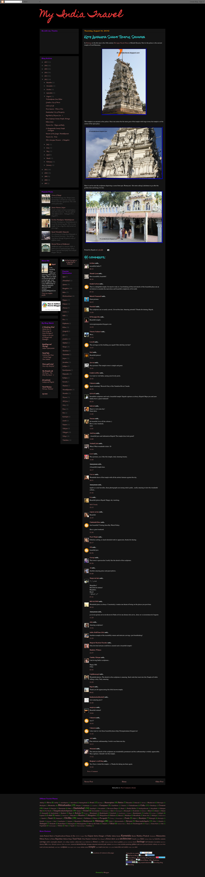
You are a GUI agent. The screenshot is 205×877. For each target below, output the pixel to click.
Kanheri (63, 813)
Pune (63, 409)
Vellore (60, 826)
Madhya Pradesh (143, 836)
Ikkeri (150, 811)
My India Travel (81, 15)
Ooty (63, 405)
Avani (92, 802)
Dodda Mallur (131, 808)
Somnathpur (62, 823)
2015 (45, 69)
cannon (163, 839)
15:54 (91, 628)
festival (88, 842)
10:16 (91, 723)
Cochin (64, 312)
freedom (111, 842)
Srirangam (71, 823)
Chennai (64, 308)
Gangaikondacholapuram (63, 810)
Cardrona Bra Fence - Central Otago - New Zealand (48, 357)
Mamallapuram (67, 390)
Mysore (64, 397)
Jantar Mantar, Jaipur (58, 208)
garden (120, 842)
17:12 (91, 757)
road (41, 847)
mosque (89, 844)
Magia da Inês (94, 578)
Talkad (111, 823)
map (66, 844)
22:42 (91, 379)
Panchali (93, 306)
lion (63, 844)
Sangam (70, 821)
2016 (45, 66)
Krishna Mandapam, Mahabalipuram (62, 220)
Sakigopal (48, 821)
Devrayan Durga (112, 808)
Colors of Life (50, 106)
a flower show (110, 839)
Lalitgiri (160, 813)
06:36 (91, 279)
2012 (45, 79)
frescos (116, 842)
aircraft (118, 839)
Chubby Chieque (95, 657)
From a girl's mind (47, 364)
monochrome (81, 844)
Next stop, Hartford (48, 366)
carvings (43, 841)
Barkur (120, 802)
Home (124, 781)
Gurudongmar (105, 811)
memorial (73, 844)
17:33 (91, 358)
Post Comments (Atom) (128, 788)
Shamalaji (77, 821)
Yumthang (89, 826)
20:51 (91, 480)
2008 (45, 180)
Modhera (128, 815)
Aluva (49, 802)
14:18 (91, 327)
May (47, 151)
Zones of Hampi (56, 195)
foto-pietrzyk (46, 380)
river (164, 844)
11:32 (91, 734)
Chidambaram (133, 805)
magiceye (93, 707)
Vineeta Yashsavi (95, 331)
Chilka (142, 805)
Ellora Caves (49, 122)
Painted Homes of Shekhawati (60, 244)
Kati (91, 352)
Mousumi (93, 748)
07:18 (91, 292)
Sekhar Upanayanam (48, 348)
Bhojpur (78, 805)
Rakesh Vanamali (95, 296)
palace (134, 844)
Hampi (64, 347)
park (138, 844)
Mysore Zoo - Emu (51, 137)
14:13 (91, 744)
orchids (123, 844)
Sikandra (160, 821)
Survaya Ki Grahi (94, 823)
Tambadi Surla (121, 823)
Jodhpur (64, 366)
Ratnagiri (152, 818)
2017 (45, 62)
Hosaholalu (136, 811)
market (68, 844)
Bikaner (64, 304)
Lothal (49, 815)
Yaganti (72, 826)
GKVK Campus (80, 836)
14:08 (91, 439)
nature (109, 844)
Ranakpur (142, 818)
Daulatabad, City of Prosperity (55, 112)
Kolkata (64, 378)
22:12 (91, 507)
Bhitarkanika (64, 805)
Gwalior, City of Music (53, 102)
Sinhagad (43, 823)
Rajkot (134, 818)
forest (99, 842)
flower (95, 841)
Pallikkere (87, 818)
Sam (55, 821)
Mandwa (81, 815)
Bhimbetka (51, 805)
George (92, 557)
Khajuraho (65, 374)
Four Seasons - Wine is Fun (54, 109)
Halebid (64, 343)
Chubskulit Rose (95, 522)
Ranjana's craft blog (96, 761)
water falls (117, 847)
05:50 (91, 563)
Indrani (92, 406)
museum (95, 844)
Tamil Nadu (76, 839)
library (49, 844)
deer (80, 842)
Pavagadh (103, 818)
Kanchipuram (66, 370)
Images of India (105, 836)
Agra (63, 277)
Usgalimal (43, 826)
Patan (95, 818)
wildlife (126, 847)
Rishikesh (65, 417)
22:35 (91, 518)
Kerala (134, 836)
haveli (134, 842)
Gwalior (65, 339)
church (60, 842)
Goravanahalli (95, 811)
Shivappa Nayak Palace (121, 43)
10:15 (91, 302)
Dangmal (53, 808)
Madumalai (65, 815)
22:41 (91, 368)
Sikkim (65, 839)
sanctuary (51, 847)
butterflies (157, 839)
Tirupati (147, 823)
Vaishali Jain (94, 443)
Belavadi (137, 802)
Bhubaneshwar (67, 296)
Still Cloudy (94, 504)
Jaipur (64, 358)
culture (77, 842)
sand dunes (57, 847)
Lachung (153, 813)
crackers (72, 842)
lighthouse (59, 844)
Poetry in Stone (50, 839)
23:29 (91, 638)
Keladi (86, 813)
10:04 (91, 713)
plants (141, 844)
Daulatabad (78, 808)
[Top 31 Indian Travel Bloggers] (52, 310)
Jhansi (163, 811)
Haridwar (65, 351)
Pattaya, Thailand (47, 389)
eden (91, 622)
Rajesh (92, 686)
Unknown (93, 383)
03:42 (91, 670)
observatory (114, 844)
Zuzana (92, 418)
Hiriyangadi (127, 811)
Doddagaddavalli (143, 808)
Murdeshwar (162, 815)
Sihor (154, 821)
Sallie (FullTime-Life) (97, 632)
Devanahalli (101, 808)
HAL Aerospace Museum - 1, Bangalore (57, 140)
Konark (64, 382)
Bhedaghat (43, 805)
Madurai (65, 386)
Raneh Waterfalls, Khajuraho (60, 232)
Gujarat (90, 836)
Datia (69, 808)
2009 (45, 176)
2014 (45, 73)
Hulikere (144, 811)
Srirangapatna (81, 823)
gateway (125, 842)
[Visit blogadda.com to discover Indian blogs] (160, 858)
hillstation (151, 842)
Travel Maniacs (46, 387)
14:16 (91, 449)
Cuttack (45, 808)
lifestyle (54, 844)
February (49, 162)
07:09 (91, 574)
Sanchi (64, 421)
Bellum (144, 802)
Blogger (106, 872)
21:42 (91, 493)
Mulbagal (154, 815)
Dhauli (122, 808)
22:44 (91, 767)
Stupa (70, 839)
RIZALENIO (94, 601)
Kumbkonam (122, 813)
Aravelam (73, 802)
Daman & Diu (70, 836)
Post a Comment (92, 771)
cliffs (64, 842)
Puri (63, 413)
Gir (63, 335)
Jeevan (92, 362)
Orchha (68, 817)
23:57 (91, 653)
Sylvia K (93, 393)
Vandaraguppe (52, 826)
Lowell (92, 342)
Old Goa (65, 401)
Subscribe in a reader (133, 853)
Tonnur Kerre (154, 823)
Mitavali (120, 815)
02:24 (91, 401)
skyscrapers (71, 847)
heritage (141, 841)
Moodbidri (136, 815)
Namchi (43, 818)
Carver (92, 474)
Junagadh (45, 813)
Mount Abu (146, 815)
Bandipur (100, 802)
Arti (91, 738)
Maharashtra (160, 836)
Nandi (50, 818)
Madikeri (57, 815)
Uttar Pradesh (86, 839)
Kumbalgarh (104, 813)
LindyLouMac (94, 373)
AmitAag (93, 433)
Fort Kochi (48, 811)
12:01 (91, 428)
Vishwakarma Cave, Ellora (54, 99)
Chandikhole (114, 805)
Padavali (79, 818)
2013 (45, 76)
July (47, 144)
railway (155, 844)
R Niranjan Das (95, 317)
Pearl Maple (94, 537)
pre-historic (149, 844)
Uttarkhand (94, 839)
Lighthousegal (94, 674)
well (122, 847)
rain (158, 844)
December (49, 83)
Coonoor (162, 805)
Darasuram (62, 808)
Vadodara (65, 440)
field (91, 842)
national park (102, 844)
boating (146, 839)
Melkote (113, 815)
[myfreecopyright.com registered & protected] (69, 264)
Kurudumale (137, 813)
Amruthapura (64, 802)
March (48, 158)
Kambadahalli (54, 813)
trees (107, 847)
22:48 (91, 703)
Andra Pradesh (44, 836)
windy (129, 847)
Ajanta (64, 284)
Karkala (78, 813)
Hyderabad (65, 354)
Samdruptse (61, 821)
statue (82, 847)
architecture (126, 838)
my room (44, 394)
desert (83, 842)
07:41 (91, 597)
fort (103, 841)
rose (46, 847)
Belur (64, 292)
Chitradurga (153, 805)
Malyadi (73, 815)
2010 (45, 173)
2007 (45, 183)
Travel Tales (45, 353)
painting (128, 844)
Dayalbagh (93, 808)
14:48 (91, 460)
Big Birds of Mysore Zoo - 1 (54, 115)
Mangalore (92, 815)
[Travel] (142, 855)
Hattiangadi (119, 811)
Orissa (42, 839)
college (67, 842)
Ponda (127, 818)
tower (103, 847)
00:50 (91, 389)
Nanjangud (59, 818)
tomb (100, 847)
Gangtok (65, 331)
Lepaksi (42, 815)
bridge (150, 839)
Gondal (86, 810)
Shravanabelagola (142, 821)
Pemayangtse (119, 818)
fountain (107, 842)
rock (43, 847)
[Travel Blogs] (137, 860)
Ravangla (160, 818)
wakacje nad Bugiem (48, 382)
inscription (157, 842)
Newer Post (88, 781)
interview (163, 842)
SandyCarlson (94, 284)
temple (92, 846)
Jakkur (114, 836)
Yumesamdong (80, 826)
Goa (86, 836)
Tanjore (64, 425)
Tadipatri (104, 823)
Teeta (128, 823)
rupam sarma (94, 512)
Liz (91, 497)
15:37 (91, 348)
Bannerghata (109, 802)
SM (91, 547)
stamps (78, 847)
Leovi (91, 453)
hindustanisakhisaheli (97, 697)
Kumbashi (113, 813)
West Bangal (101, 839)
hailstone (130, 842)
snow (75, 847)
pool (144, 844)
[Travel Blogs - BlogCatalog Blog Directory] (140, 858)
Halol (112, 811)
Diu (63, 319)
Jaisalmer (65, 362)
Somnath (52, 823)
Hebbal (96, 836)
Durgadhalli (154, 808)
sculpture (64, 847)
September (49, 93)
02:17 (91, 543)
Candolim (94, 805)
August (48, 96)
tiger (97, 847)
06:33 (91, 269)
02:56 (91, 553)
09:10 (91, 607)
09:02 (91, 692)
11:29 (91, 618)
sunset (86, 847)
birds (142, 839)
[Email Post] (107, 250)
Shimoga (89, 43)
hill (146, 842)
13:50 (91, 312)
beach (134, 839)
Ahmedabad (65, 281)
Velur (66, 826)
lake (46, 844)
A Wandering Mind (48, 327)
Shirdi (110, 821)
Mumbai (65, 393)
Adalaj (42, 802)
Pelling (112, 818)
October (48, 89)
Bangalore (65, 288)
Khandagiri (93, 813)
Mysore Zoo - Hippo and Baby (55, 125)
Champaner (103, 805)
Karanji (118, 836)
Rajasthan (59, 839)
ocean (119, 844)
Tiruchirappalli (137, 823)
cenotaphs (54, 842)
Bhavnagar (160, 802)
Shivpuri (129, 821)
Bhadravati (151, 802)
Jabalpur (156, 811)
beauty (138, 839)
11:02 (91, 414)
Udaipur (65, 428)
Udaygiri (65, 432)
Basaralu (129, 802)
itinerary (42, 844)
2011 (45, 170)
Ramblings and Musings (46, 345)
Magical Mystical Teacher (98, 642)
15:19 (91, 337)
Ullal (162, 823)
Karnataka (126, 835)
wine (133, 847)
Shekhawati (87, 821)
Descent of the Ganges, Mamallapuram (57, 134)
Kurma (129, 813)
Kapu (70, 813)
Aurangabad (83, 802)
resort (161, 844)
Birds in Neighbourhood (58, 836)
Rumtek (42, 821)
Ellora (64, 327)
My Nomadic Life (47, 371)
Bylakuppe (86, 805)
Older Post (159, 781)
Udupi (64, 436)
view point (111, 847)
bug (153, 839)
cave (48, 841)
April (48, 155)
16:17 (91, 470)
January (49, 165)
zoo (136, 847)
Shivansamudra (119, 821)
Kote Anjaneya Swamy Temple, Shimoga (58, 119)
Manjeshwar (104, 815)
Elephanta (65, 323)
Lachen (146, 813)
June (47, 148)
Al (90, 568)
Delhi (63, 316)
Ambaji (56, 802)
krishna (92, 263)
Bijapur (64, 300)
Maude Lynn (94, 273)
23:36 (91, 532)
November (49, 86)
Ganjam (79, 811)
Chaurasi (123, 805)
